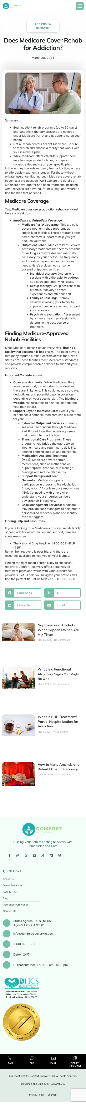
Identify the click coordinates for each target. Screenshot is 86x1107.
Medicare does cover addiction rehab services (44, 209)
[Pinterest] (59, 856)
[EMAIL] (53, 1058)
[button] (80, 6)
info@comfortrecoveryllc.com (33, 933)
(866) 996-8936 (24, 944)
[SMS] (32, 1058)
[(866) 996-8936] (6, 944)
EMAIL (53, 1063)
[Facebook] (9, 856)
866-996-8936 (64, 579)
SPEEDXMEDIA (56, 1083)
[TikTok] (43, 856)
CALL (11, 1063)
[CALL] (11, 1058)
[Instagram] (18, 856)
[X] (26, 856)
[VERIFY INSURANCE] (75, 1058)
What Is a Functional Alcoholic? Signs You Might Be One (59, 674)
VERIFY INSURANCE (75, 1064)
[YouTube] (34, 856)
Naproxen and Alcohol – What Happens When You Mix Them (58, 630)
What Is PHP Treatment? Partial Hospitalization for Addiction (58, 721)
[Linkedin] (51, 856)
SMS (32, 1063)
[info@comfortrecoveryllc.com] (6, 933)
